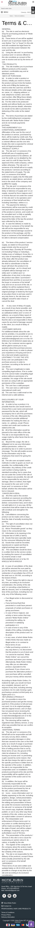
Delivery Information (8, 917)
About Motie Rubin (10, 903)
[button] (31, 924)
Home (11, 16)
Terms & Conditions (19, 16)
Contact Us (7, 906)
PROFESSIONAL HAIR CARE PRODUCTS (16, 909)
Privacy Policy (6, 915)
